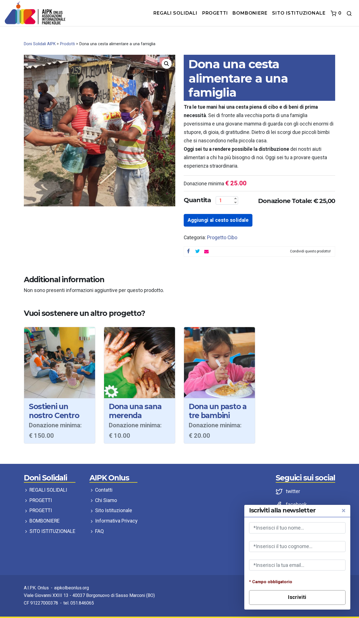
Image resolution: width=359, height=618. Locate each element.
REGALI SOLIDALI (47, 490)
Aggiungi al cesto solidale (218, 220)
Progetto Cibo (222, 237)
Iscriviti (297, 597)
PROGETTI (40, 500)
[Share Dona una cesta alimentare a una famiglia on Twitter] (197, 251)
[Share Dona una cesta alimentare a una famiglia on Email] (206, 251)
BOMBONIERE (44, 521)
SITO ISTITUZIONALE (51, 531)
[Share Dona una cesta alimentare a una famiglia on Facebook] (188, 251)
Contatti (103, 490)
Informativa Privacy (115, 521)
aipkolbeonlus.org (71, 587)
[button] (167, 64)
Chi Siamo (105, 500)
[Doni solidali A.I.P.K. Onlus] (35, 12)
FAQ (99, 531)
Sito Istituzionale (113, 510)
